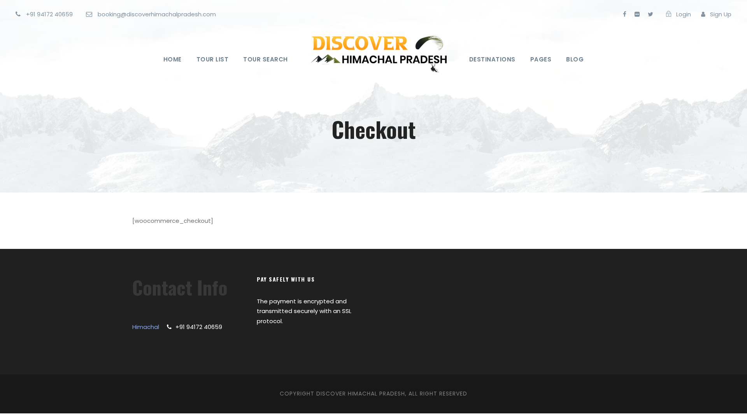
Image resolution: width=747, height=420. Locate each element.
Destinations (492, 59)
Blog (575, 59)
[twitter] (650, 14)
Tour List (212, 59)
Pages (541, 59)
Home (172, 59)
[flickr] (637, 14)
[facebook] (624, 14)
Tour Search (265, 59)
